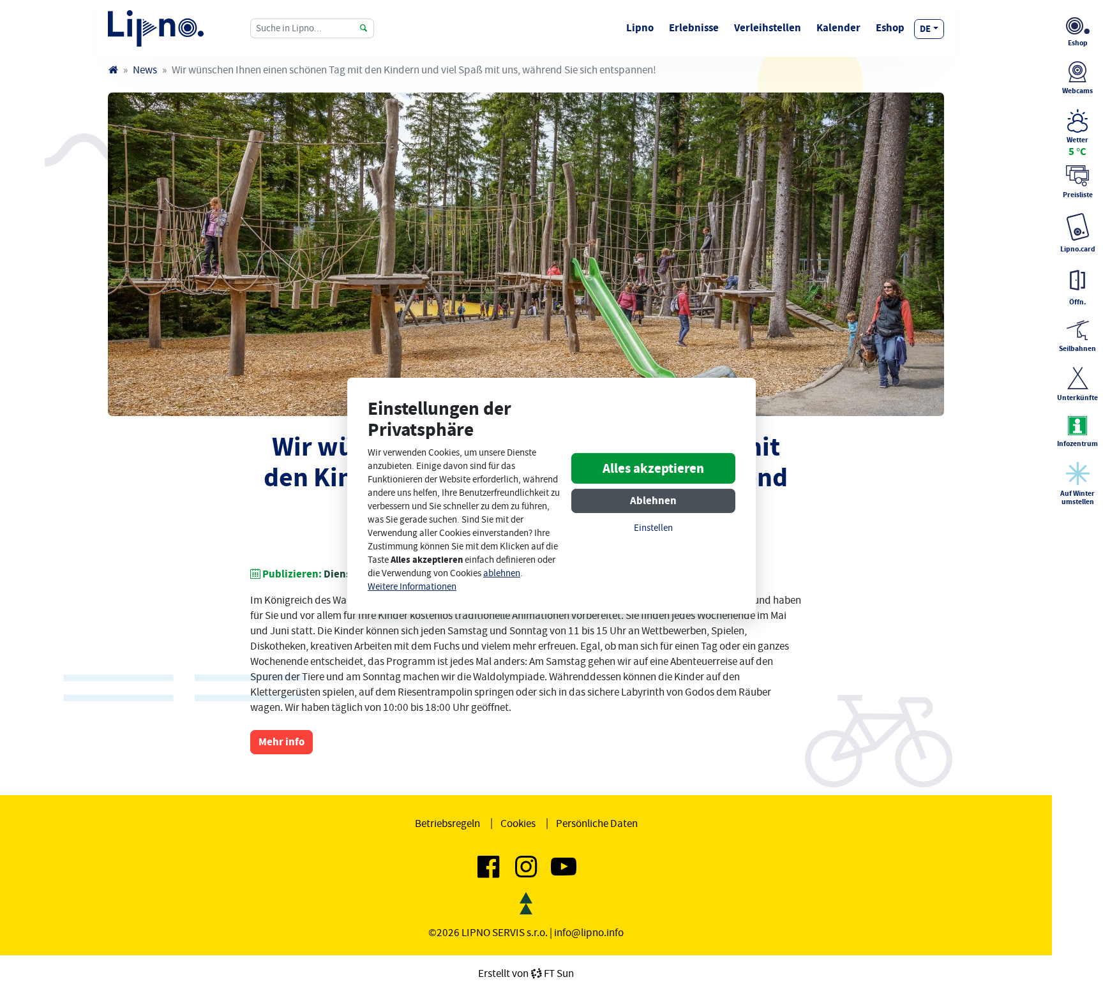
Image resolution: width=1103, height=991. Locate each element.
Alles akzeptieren (653, 468)
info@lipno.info (589, 932)
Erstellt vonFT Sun (526, 973)
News (145, 70)
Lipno (640, 27)
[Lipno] (113, 70)
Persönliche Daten (597, 823)
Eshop (890, 27)
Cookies (518, 823)
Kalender (838, 27)
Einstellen (653, 528)
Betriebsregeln (447, 823)
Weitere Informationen (412, 587)
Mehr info (281, 741)
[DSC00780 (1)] (526, 254)
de (925, 28)
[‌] (488, 872)
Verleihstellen (767, 27)
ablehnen (501, 573)
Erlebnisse (694, 27)
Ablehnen (653, 500)
